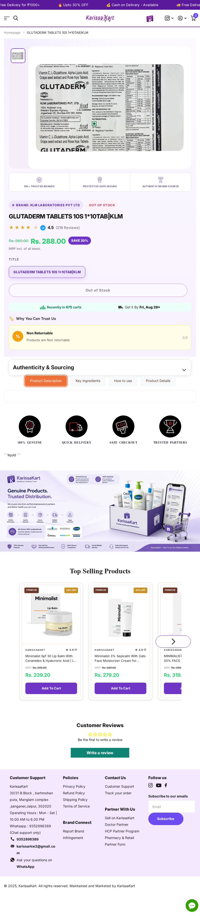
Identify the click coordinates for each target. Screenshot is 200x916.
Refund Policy (74, 793)
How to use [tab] (123, 381)
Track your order (118, 793)
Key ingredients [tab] (88, 381)
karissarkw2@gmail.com (36, 849)
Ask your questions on (34, 863)
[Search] (15, 18)
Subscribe (166, 819)
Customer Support (119, 786)
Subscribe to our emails (168, 796)
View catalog (7, 18)
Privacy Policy (74, 786)
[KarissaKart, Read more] (169, 18)
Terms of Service (76, 806)
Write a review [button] (100, 752)
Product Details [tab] (158, 381)
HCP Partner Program (122, 831)
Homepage (12, 32)
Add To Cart (51, 688)
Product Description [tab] (46, 381)
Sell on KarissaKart (119, 818)
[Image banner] (100, 511)
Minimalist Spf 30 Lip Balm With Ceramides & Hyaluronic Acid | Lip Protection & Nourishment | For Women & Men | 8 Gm (51, 658)
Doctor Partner (116, 824)
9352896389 (28, 839)
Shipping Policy (75, 799)
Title (14, 259)
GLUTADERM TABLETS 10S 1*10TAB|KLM (47, 272)
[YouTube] (158, 785)
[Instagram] (150, 785)
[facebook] (166, 785)
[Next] (173, 641)
